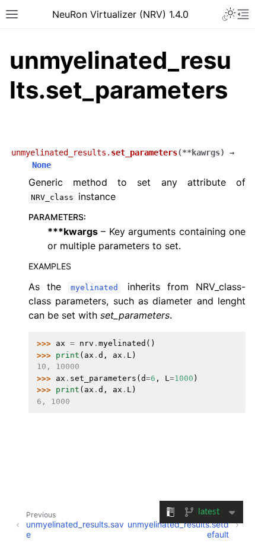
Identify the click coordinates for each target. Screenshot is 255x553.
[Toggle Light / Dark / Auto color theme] (229, 14)
